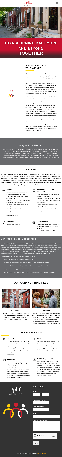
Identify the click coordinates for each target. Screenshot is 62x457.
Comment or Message (40, 420)
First (34, 397)
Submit (36, 443)
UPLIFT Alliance (41, 453)
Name (35, 392)
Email (35, 413)
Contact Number (38, 407)
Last (43, 397)
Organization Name (39, 400)
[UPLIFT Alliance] (28, 3)
